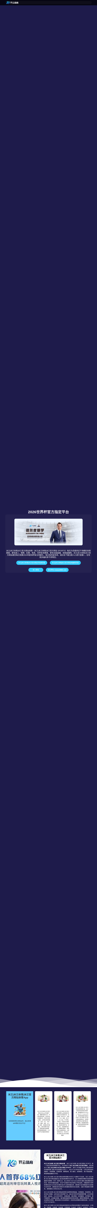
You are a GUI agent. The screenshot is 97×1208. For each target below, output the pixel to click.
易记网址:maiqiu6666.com (57, 570)
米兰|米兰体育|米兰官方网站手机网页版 (31, 563)
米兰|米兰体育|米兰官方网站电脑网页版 (65, 563)
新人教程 (36, 570)
